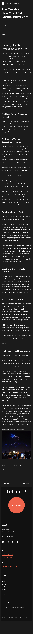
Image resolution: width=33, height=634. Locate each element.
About (4, 584)
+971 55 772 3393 (7, 557)
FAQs (3, 595)
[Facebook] (3, 542)
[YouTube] (18, 542)
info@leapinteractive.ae (10, 566)
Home (4, 581)
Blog (3, 592)
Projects (4, 589)
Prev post (7, 483)
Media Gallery (6, 587)
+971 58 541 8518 (7, 555)
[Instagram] (8, 542)
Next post (26, 483)
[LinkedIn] (13, 542)
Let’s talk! (16, 491)
